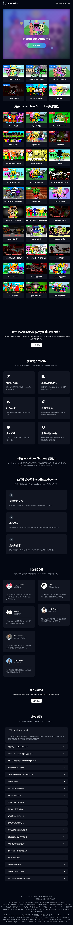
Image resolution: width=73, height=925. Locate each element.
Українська (65, 917)
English (6, 915)
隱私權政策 (39, 899)
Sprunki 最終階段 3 (56, 904)
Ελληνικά (58, 919)
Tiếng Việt (58, 917)
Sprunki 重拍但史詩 (8, 909)
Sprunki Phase (55, 909)
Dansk (41, 919)
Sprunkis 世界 (67, 904)
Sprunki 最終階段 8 (31, 909)
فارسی (68, 919)
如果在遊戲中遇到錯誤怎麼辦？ (18, 851)
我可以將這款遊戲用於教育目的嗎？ (20, 878)
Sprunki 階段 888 (66, 907)
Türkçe (51, 917)
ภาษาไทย (29, 917)
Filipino (13, 919)
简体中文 (30, 915)
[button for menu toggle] (69, 3)
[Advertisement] (36, 311)
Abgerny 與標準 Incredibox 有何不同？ (21, 775)
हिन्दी (42, 917)
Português (54, 915)
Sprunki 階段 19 (43, 907)
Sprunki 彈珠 (62, 902)
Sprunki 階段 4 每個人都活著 (29, 902)
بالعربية (35, 917)
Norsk (36, 919)
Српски (16, 922)
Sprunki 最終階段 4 (43, 904)
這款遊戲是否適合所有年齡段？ (18, 837)
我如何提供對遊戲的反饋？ (17, 844)
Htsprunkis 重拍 (65, 909)
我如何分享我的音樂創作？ (17, 802)
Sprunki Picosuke (55, 907)
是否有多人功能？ (14, 781)
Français (18, 915)
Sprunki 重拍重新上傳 (13, 902)
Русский (66, 915)
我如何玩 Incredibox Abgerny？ (19, 747)
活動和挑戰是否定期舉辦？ (17, 871)
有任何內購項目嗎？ (14, 858)
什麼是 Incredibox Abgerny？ (18, 730)
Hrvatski (30, 922)
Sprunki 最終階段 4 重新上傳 (9, 907)
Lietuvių (55, 922)
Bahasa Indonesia (9, 917)
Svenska (31, 919)
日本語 (43, 915)
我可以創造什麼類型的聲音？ (17, 830)
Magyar (24, 919)
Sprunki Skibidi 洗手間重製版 (48, 902)
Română (18, 919)
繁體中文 (37, 915)
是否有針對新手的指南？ (16, 809)
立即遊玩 (36, 45)
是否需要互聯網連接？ (15, 865)
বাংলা (39, 917)
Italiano (60, 915)
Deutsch (12, 915)
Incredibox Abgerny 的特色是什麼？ (20, 754)
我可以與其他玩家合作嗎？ (17, 823)
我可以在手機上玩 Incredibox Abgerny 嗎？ (23, 761)
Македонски (63, 922)
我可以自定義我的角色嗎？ (17, 788)
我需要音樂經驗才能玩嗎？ (17, 768)
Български (23, 922)
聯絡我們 (53, 899)
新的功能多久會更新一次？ (17, 816)
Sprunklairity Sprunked (9, 904)
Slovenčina (9, 922)
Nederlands (6, 919)
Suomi (46, 919)
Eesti (44, 922)
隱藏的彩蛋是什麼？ (14, 795)
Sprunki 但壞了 (19, 909)
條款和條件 (46, 899)
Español (24, 915)
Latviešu (49, 922)
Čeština (51, 919)
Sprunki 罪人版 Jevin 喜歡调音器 (26, 904)
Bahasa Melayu (20, 917)
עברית (63, 919)
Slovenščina (37, 922)
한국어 (48, 915)
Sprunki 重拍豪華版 (44, 909)
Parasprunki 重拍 (36, 911)
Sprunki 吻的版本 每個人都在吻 (28, 907)
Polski (46, 917)
